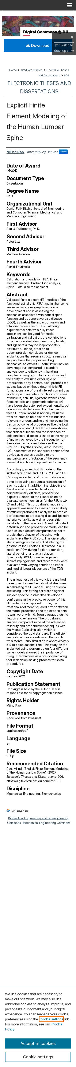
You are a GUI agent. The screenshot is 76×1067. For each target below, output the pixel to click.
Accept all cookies (38, 1043)
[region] (38, 1026)
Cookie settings (51, 1019)
